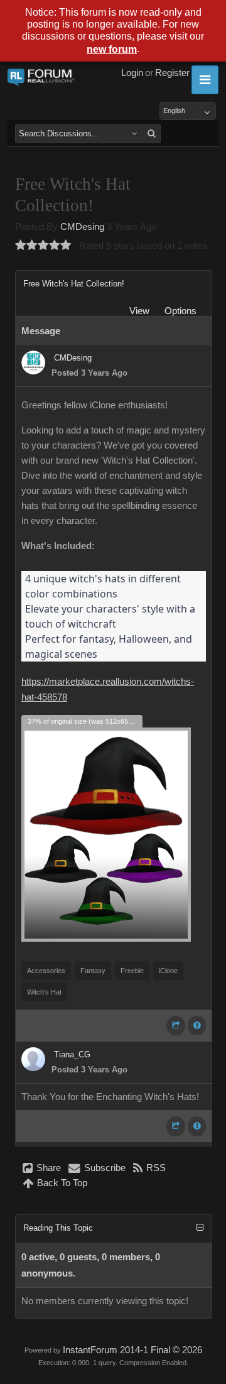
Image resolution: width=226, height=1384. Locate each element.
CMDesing (82, 227)
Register (172, 73)
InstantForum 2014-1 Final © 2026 (132, 1350)
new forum (112, 49)
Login (132, 73)
